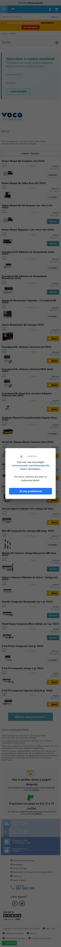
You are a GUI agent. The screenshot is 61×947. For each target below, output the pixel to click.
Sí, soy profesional (31, 491)
